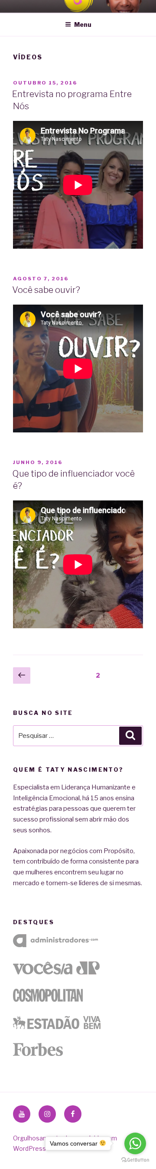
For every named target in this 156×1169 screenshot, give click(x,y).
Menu (82, 24)
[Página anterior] (21, 676)
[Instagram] (47, 1114)
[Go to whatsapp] (135, 1143)
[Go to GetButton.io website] (135, 1160)
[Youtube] (21, 1114)
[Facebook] (72, 1114)
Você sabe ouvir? (46, 290)
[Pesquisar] (130, 736)
